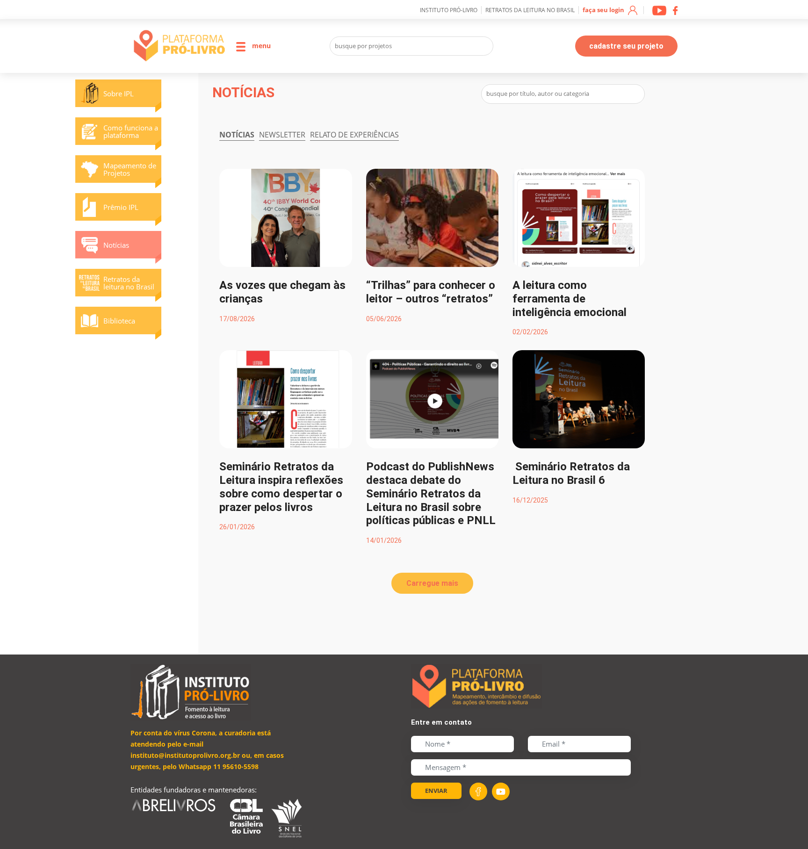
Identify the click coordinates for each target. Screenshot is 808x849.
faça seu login (604, 10)
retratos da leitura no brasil (530, 10)
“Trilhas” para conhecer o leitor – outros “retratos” (430, 292)
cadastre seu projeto (626, 46)
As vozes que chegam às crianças (282, 292)
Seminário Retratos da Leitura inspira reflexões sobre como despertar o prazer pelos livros (281, 486)
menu (260, 45)
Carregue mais (432, 583)
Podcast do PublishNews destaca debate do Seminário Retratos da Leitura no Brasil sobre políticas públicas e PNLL (431, 493)
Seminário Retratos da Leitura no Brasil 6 (571, 473)
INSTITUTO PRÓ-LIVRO (448, 10)
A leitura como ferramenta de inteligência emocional (569, 299)
